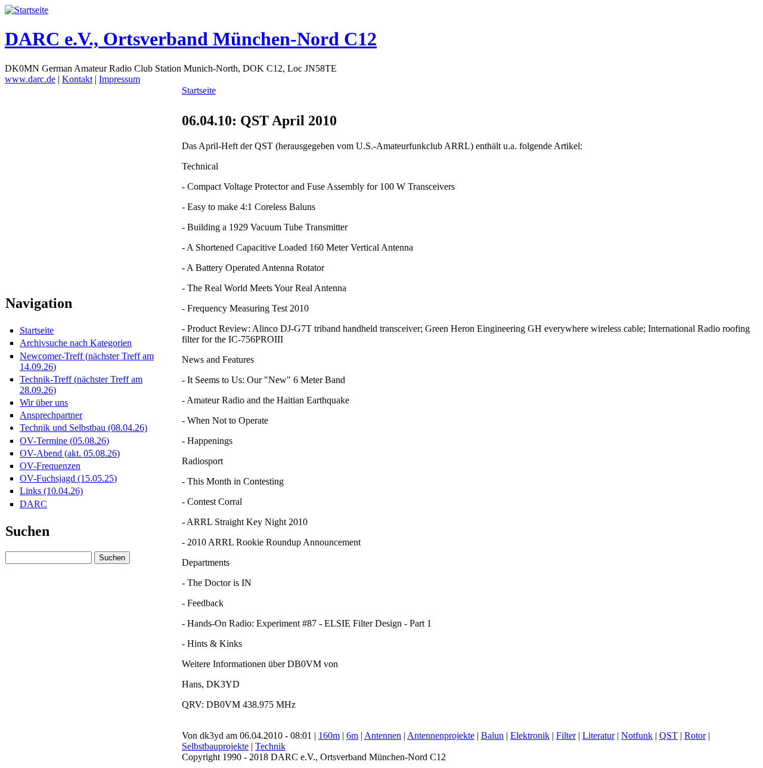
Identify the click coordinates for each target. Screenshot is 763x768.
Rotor (695, 735)
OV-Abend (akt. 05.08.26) (70, 453)
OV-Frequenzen (50, 466)
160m (329, 735)
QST (668, 735)
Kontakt (77, 79)
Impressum (119, 79)
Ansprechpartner (51, 415)
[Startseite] (26, 10)
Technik (270, 746)
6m (352, 735)
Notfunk (637, 735)
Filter (566, 735)
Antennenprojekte (440, 735)
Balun (492, 735)
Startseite (37, 330)
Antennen (382, 735)
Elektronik (530, 735)
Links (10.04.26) (51, 491)
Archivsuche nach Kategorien (76, 343)
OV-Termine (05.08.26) (64, 441)
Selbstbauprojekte (215, 746)
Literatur (598, 735)
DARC (33, 504)
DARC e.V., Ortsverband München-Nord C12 (191, 39)
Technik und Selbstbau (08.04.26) (83, 427)
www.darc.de (30, 79)
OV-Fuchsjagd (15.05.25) (68, 478)
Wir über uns (44, 402)
